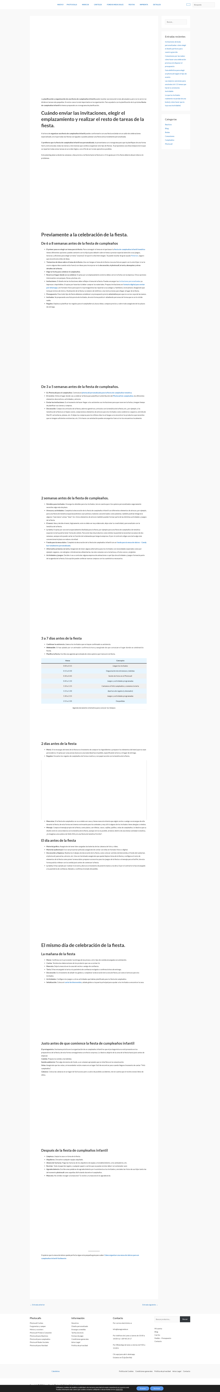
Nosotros (75, 1323)
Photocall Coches (36, 1323)
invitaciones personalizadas (129, 281)
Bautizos (168, 124)
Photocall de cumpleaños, (123, 396)
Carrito (157, 1335)
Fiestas (132, 5)
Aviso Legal (75, 1342)
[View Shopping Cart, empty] (188, 5)
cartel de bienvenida (73, 982)
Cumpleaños (169, 140)
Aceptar (143, 1388)
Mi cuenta (158, 1329)
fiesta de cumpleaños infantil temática (129, 249)
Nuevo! (60, 5)
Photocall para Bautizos (39, 1336)
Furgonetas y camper (38, 1326)
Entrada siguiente (150, 1305)
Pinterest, (134, 256)
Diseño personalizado (79, 1326)
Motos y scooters (36, 1329)
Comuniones (169, 136)
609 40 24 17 (126, 1339)
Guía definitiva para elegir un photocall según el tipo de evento (176, 73)
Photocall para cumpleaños (40, 1339)
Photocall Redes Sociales (39, 1342)
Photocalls (72, 5)
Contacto (158, 1341)
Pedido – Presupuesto (162, 1338)
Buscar (185, 1319)
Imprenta (144, 5)
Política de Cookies (126, 1371)
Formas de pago (77, 1336)
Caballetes (56, 1371)
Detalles (157, 5)
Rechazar (157, 1388)
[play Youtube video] (94, 790)
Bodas (167, 132)
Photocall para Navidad (39, 1345)
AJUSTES (119, 1389)
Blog (167, 128)
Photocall (168, 144)
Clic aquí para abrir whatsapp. (124, 1354)
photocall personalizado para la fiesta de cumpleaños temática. (107, 393)
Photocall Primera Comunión (41, 1333)
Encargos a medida (78, 1329)
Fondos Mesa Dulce (115, 5)
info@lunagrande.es (120, 1329)
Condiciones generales (80, 1339)
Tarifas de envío (77, 1333)
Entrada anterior (37, 1305)
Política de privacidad (79, 1345)
